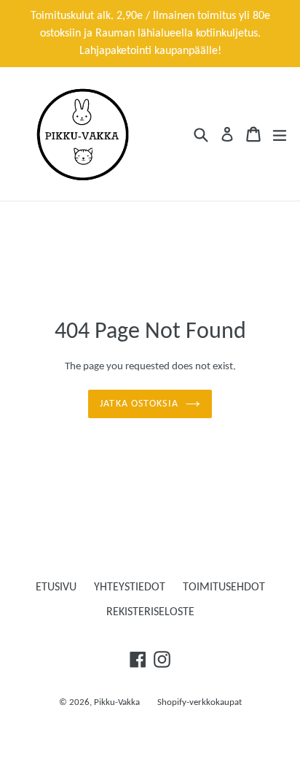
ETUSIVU (56, 587)
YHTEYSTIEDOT (129, 587)
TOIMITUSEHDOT (224, 587)
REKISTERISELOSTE (150, 612)
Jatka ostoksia (139, 403)
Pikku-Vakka (117, 702)
